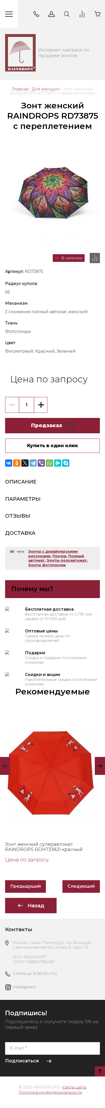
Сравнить (95, 258)
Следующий (81, 886)
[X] (25, 463)
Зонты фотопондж (47, 565)
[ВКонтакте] (8, 463)
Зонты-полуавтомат (67, 560)
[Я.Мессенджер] (57, 463)
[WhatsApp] (49, 463)
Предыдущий (25, 886)
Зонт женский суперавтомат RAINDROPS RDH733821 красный (44, 847)
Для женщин (46, 89)
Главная (20, 89)
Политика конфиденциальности (50, 1092)
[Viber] (41, 463)
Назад (36, 905)
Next (100, 766)
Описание (20, 482)
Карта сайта (74, 1087)
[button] (36, 14)
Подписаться (22, 1061)
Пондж (59, 556)
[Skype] (65, 463)
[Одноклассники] (16, 463)
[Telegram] (33, 463)
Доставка (20, 533)
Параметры (23, 499)
